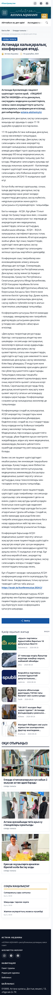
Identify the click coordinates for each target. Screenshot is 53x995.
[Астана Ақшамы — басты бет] (25, 13)
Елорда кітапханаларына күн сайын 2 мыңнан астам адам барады (25, 781)
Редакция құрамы (11, 972)
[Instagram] (35, 3)
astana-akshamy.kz (31, 112)
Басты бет (6, 30)
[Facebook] (47, 3)
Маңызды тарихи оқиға (16, 902)
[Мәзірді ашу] (5, 13)
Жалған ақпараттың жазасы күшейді (23, 911)
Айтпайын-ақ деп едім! (13, 22)
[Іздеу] (46, 22)
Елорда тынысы (19, 30)
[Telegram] (41, 3)
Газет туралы (8, 968)
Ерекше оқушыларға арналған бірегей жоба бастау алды (21, 866)
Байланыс (6, 977)
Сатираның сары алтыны (17, 892)
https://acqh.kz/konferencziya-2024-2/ (22, 587)
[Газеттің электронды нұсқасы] (44, 16)
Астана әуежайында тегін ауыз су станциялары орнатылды (23, 823)
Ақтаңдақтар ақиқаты (39, 22)
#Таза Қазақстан (8, 3)
